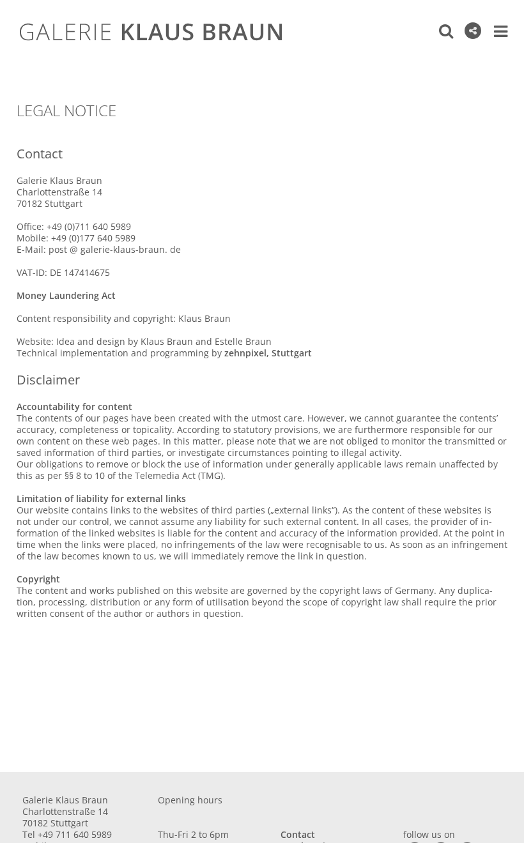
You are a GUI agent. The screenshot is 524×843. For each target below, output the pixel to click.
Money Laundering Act (66, 295)
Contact (298, 834)
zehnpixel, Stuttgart (268, 353)
